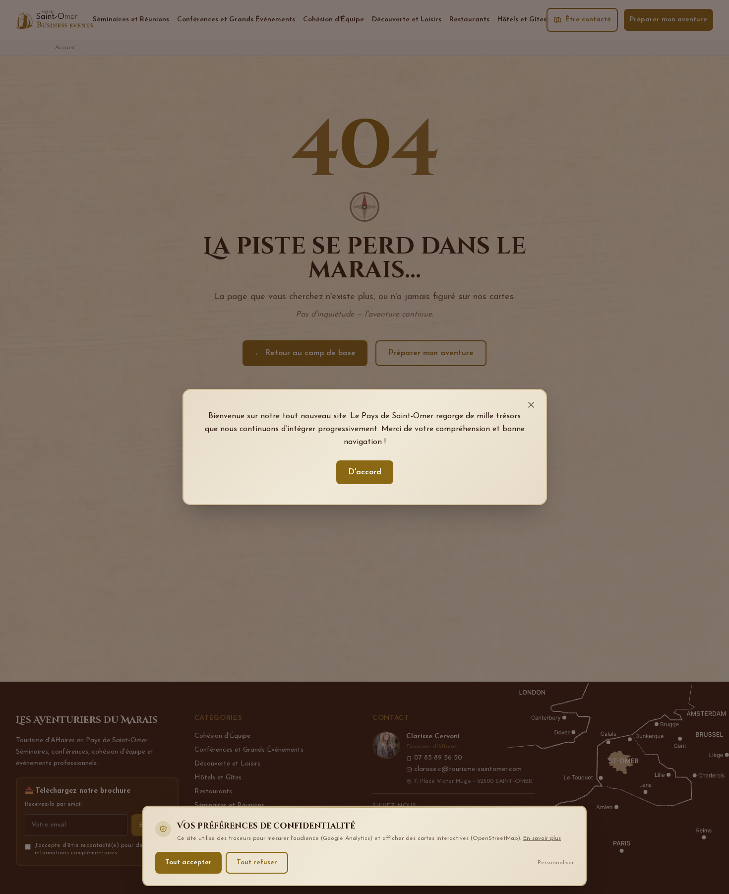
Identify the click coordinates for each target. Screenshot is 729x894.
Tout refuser (257, 862)
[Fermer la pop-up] (531, 405)
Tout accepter (188, 862)
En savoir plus (542, 838)
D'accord (364, 472)
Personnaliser (556, 862)
